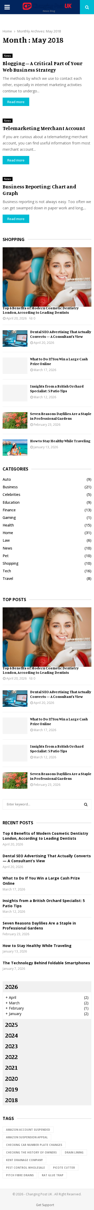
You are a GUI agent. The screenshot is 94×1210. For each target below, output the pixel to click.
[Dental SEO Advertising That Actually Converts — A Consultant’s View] (15, 338)
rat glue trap (52, 1175)
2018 (11, 1100)
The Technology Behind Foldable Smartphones (46, 962)
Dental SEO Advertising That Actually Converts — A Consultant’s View (60, 334)
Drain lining (74, 1152)
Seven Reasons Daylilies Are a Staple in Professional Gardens (60, 416)
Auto (7, 479)
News (7, 56)
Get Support (45, 1205)
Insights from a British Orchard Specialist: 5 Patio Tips (57, 388)
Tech (7, 570)
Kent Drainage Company (24, 1160)
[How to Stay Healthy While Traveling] (15, 447)
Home (8, 532)
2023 (11, 1046)
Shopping (11, 563)
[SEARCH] (85, 804)
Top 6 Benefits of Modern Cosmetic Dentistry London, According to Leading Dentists (41, 310)
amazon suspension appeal (27, 1137)
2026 (11, 986)
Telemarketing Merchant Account (44, 128)
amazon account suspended (28, 1129)
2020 (11, 1078)
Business (10, 486)
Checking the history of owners (31, 1152)
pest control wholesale (25, 1167)
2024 (11, 1035)
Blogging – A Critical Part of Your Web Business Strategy (42, 66)
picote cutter (64, 1167)
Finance (9, 509)
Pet (6, 555)
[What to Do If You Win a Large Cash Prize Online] (15, 365)
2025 (11, 1024)
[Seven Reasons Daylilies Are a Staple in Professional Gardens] (15, 420)
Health (8, 525)
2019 (11, 1089)
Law (6, 540)
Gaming (9, 517)
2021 (11, 1067)
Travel (8, 578)
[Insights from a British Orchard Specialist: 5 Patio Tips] (15, 393)
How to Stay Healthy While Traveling (60, 441)
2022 (11, 1057)
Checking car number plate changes (34, 1145)
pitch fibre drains (20, 1175)
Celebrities (11, 494)
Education (11, 502)
